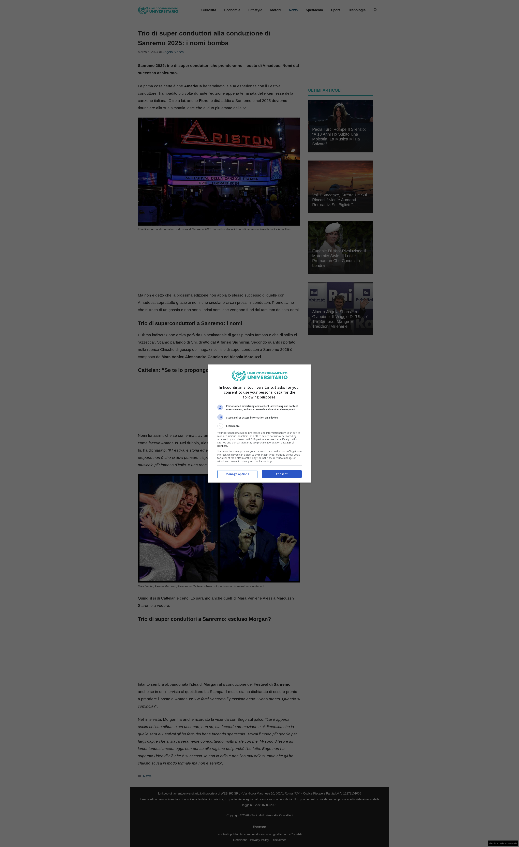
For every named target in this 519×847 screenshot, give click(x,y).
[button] (259, 426)
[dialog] (259, 423)
